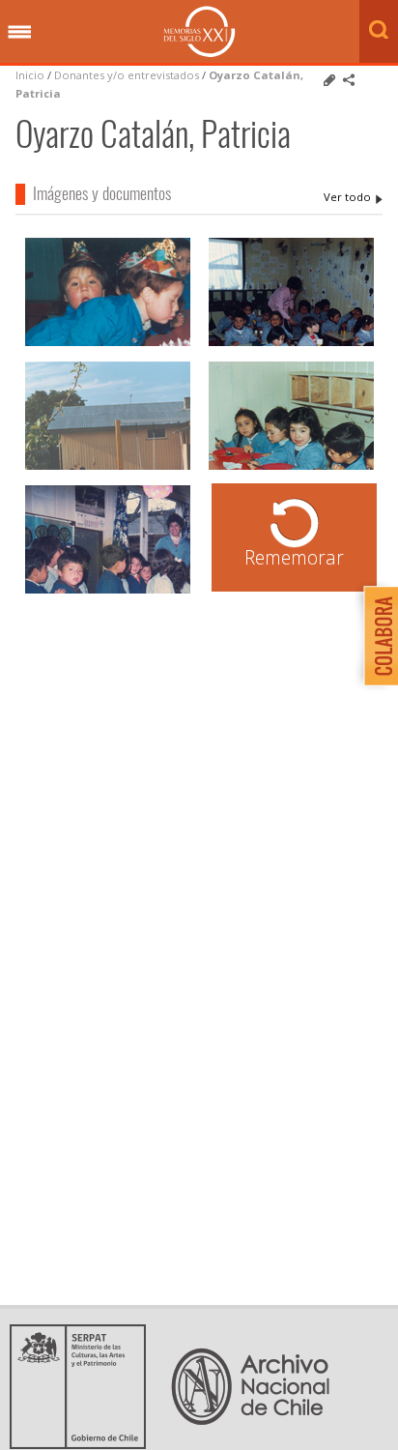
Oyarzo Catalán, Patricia (353, 197)
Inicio (29, 75)
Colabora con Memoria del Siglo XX (376, 635)
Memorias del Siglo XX (199, 31)
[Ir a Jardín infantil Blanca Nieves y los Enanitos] (291, 467)
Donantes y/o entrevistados (126, 75)
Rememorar (294, 557)
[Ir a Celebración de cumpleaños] (107, 344)
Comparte (348, 80)
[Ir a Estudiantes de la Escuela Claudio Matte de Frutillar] (291, 344)
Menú (19, 33)
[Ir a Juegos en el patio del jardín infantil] (107, 467)
